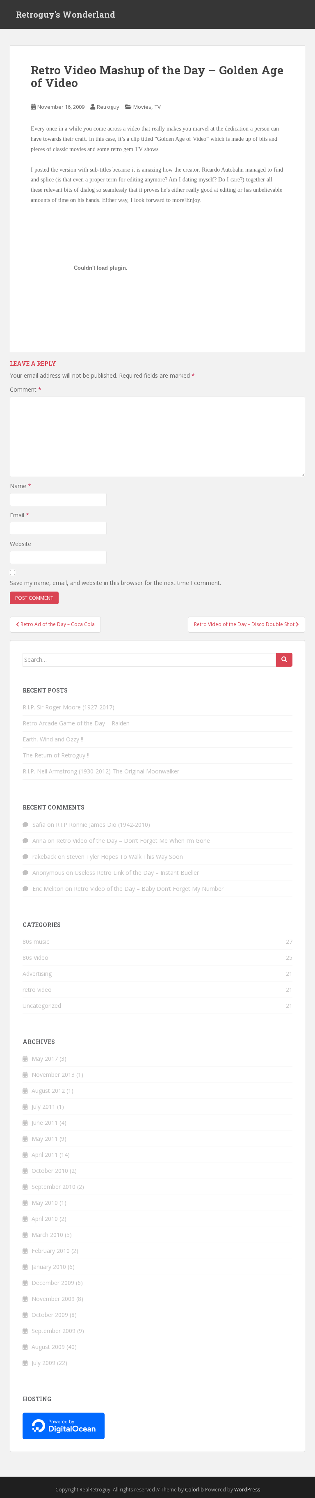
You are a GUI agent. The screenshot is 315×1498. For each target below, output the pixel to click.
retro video (37, 989)
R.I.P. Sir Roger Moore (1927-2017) (68, 707)
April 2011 (45, 1154)
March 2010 (47, 1235)
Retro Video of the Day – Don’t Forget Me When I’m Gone (133, 840)
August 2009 (48, 1347)
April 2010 (45, 1219)
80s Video (35, 957)
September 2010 (53, 1187)
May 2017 (45, 1058)
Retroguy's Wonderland (65, 14)
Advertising (37, 973)
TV (158, 106)
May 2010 (45, 1203)
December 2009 (53, 1283)
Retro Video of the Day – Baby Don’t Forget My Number (149, 888)
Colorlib (194, 1489)
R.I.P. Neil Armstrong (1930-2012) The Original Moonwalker (101, 771)
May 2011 (45, 1138)
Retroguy (108, 106)
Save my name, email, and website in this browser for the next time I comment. (115, 583)
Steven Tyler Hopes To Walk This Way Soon (124, 856)
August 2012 (48, 1090)
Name (20, 486)
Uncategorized (42, 1005)
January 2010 (49, 1267)
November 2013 (53, 1074)
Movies (142, 106)
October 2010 (50, 1171)
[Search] (284, 660)
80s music (36, 941)
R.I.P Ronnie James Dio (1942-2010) (103, 824)
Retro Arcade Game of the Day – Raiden (76, 723)
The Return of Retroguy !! (56, 755)
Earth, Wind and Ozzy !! (53, 739)
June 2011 (45, 1122)
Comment (25, 389)
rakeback (44, 856)
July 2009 (43, 1363)
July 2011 (43, 1106)
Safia (39, 824)
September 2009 (53, 1331)
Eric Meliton (48, 888)
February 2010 (51, 1251)
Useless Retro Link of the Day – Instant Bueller (137, 872)
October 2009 (50, 1315)
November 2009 (53, 1299)
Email (19, 515)
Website (20, 544)
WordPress (247, 1489)
